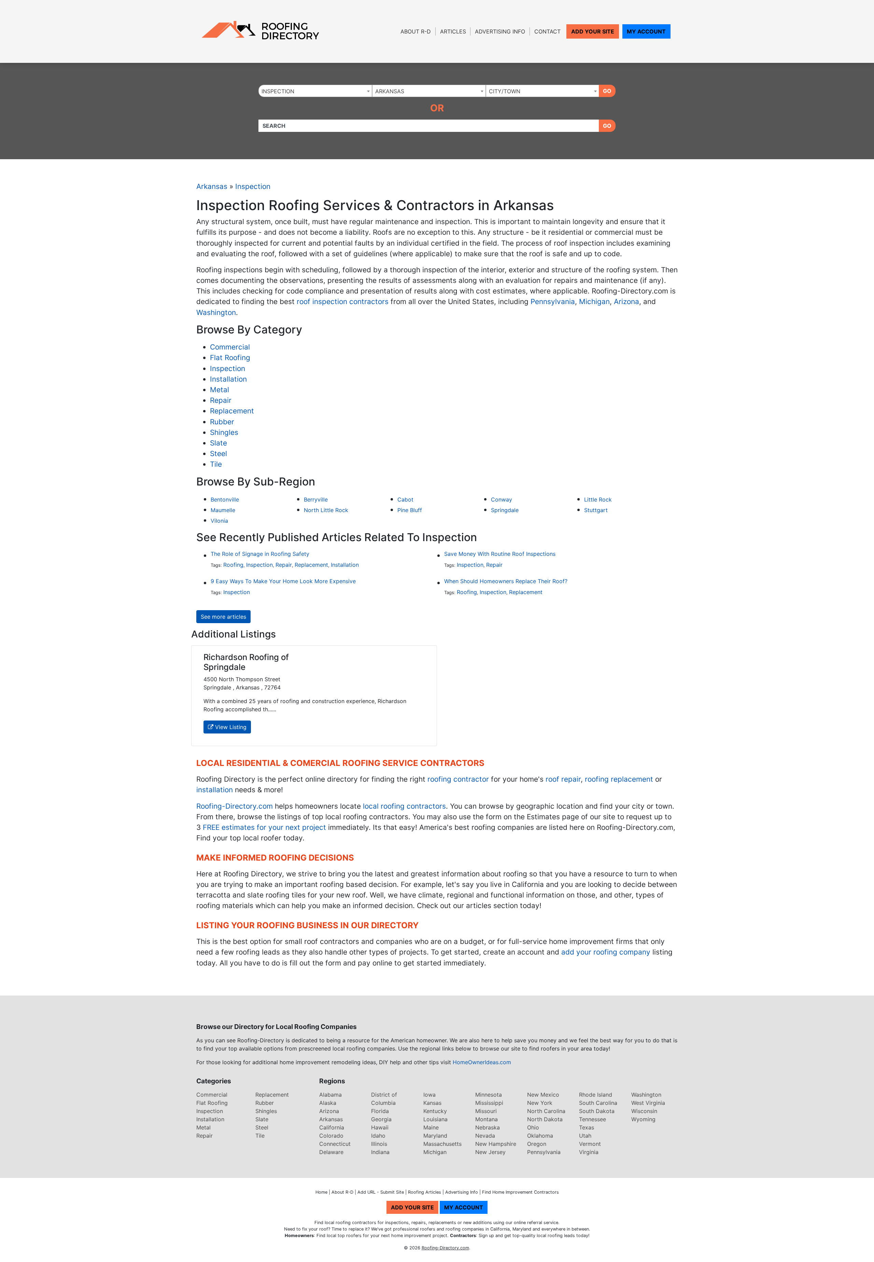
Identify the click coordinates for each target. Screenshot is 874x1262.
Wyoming (643, 1119)
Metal (219, 389)
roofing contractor (458, 779)
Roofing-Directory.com (234, 806)
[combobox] (315, 91)
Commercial (230, 347)
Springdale (505, 510)
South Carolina (598, 1102)
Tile (216, 464)
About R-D (415, 31)
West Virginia (648, 1102)
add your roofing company (605, 952)
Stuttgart (596, 510)
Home (321, 1192)
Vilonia (219, 520)
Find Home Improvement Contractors (520, 1192)
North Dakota (545, 1119)
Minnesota (488, 1094)
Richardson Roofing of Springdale (246, 662)
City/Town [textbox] (504, 91)
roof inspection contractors (343, 301)
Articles (453, 31)
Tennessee (592, 1119)
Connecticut (335, 1143)
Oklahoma (540, 1135)
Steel (218, 453)
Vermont (590, 1143)
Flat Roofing (230, 357)
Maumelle (223, 510)
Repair (220, 400)
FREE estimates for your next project (264, 827)
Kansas (432, 1102)
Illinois (379, 1143)
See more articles (223, 616)
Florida (380, 1111)
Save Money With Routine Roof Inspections (499, 553)
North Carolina (546, 1111)
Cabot (405, 499)
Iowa (429, 1094)
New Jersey (490, 1152)
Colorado (331, 1135)
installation (214, 789)
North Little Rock (326, 510)
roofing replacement (619, 779)
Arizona (626, 301)
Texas (586, 1127)
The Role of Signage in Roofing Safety (260, 553)
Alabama (330, 1094)
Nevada (485, 1135)
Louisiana (435, 1119)
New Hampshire (495, 1143)
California (331, 1127)
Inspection (252, 186)
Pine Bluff (409, 510)
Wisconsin (644, 1111)
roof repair (563, 779)
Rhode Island (595, 1094)
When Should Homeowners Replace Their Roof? (505, 581)
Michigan (594, 301)
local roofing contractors (404, 806)
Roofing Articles (424, 1192)
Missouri (486, 1111)
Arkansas (211, 186)
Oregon (536, 1143)
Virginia (588, 1152)
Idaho (378, 1135)
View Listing (229, 727)
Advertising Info (500, 31)
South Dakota (597, 1111)
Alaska (327, 1102)
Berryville (316, 499)
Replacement (232, 411)
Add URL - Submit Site (380, 1192)
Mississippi (489, 1102)
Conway (501, 499)
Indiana (380, 1152)
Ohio (533, 1127)
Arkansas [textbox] (389, 91)
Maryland (435, 1135)
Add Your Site (592, 31)
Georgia (381, 1119)
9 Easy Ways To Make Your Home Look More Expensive (283, 581)
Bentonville (225, 499)
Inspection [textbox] (278, 91)
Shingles (224, 432)
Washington (216, 312)
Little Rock (598, 499)
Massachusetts (442, 1143)
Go (607, 90)
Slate (218, 443)
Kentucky (435, 1111)
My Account (646, 31)
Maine (431, 1127)
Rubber (222, 421)
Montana (486, 1119)
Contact (547, 31)
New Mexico (543, 1094)
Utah (585, 1135)
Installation (228, 379)
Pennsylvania (553, 301)
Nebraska (487, 1127)
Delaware (331, 1152)
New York (539, 1102)
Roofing (233, 564)
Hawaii (380, 1127)
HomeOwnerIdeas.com (482, 1062)
